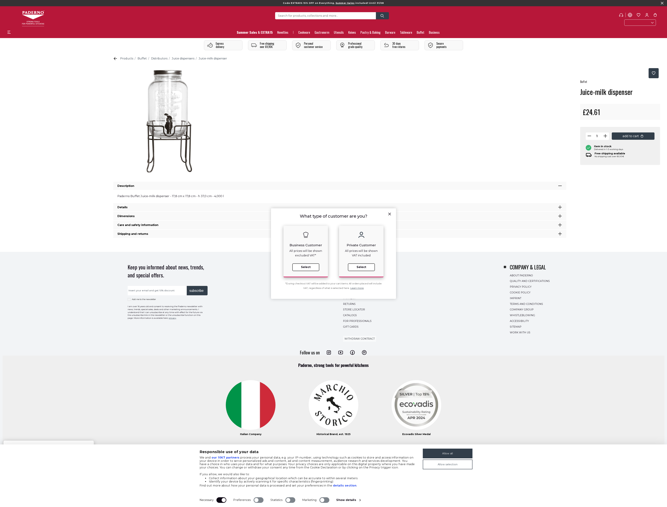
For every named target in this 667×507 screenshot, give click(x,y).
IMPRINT (515, 298)
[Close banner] (662, 3)
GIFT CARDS (351, 326)
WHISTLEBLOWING (522, 315)
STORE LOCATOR (354, 309)
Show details (346, 500)
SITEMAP (515, 326)
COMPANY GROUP (522, 309)
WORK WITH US (520, 332)
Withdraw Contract (359, 338)
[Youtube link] (340, 352)
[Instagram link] (329, 352)
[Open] (382, 15)
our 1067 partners (226, 457)
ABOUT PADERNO (521, 275)
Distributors (159, 58)
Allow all (447, 453)
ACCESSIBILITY (519, 321)
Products (126, 58)
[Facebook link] (352, 352)
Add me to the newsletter (144, 299)
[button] (283, 33)
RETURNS (349, 304)
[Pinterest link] (364, 352)
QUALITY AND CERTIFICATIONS (530, 281)
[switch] (258, 500)
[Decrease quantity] (589, 136)
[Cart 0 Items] (655, 15)
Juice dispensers (183, 58)
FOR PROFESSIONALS (357, 321)
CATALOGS (350, 315)
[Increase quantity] (605, 136)
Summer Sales (345, 3)
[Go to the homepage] (33, 18)
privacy (172, 318)
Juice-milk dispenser (213, 58)
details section (345, 485)
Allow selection (448, 464)
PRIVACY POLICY (521, 286)
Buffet (142, 58)
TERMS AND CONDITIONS (526, 304)
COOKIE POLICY (520, 292)
